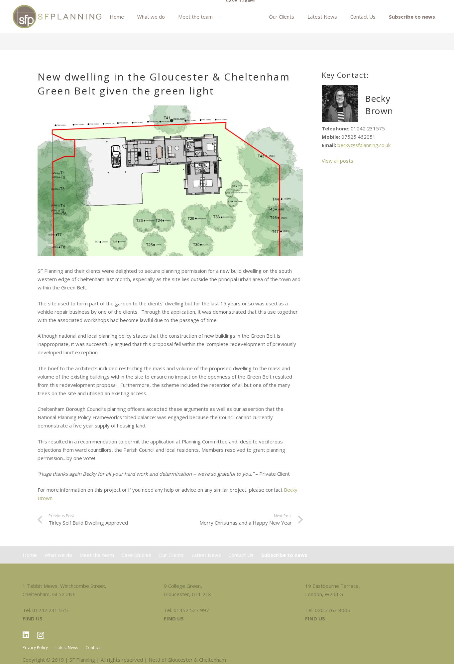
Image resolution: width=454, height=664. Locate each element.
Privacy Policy (35, 647)
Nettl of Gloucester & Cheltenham (187, 659)
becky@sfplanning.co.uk (364, 145)
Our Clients (171, 555)
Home (30, 555)
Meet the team (96, 555)
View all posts (337, 160)
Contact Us (241, 555)
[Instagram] (40, 635)
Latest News (206, 555)
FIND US (33, 618)
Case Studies (136, 555)
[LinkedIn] (26, 635)
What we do (58, 555)
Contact (92, 647)
